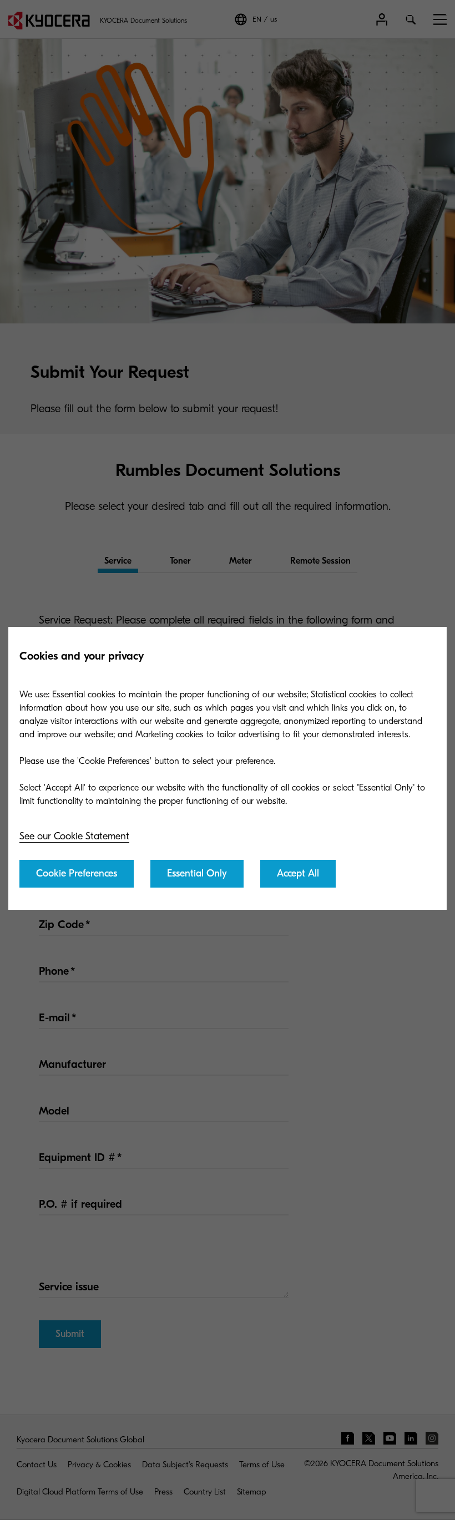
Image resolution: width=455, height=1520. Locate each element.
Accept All (298, 873)
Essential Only (197, 873)
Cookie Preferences (76, 873)
